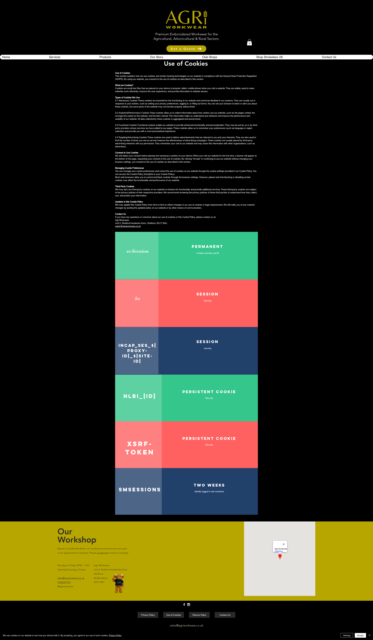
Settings (347, 635)
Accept (360, 635)
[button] (249, 42)
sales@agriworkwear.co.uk (128, 226)
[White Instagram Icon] (189, 604)
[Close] (369, 635)
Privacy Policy (115, 635)
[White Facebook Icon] (184, 604)
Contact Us (102, 552)
